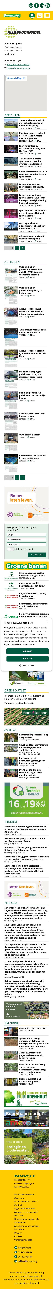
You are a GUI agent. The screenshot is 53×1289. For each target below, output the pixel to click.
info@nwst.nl (24, 1247)
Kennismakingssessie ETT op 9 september (33, 736)
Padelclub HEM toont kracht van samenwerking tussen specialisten (33, 174)
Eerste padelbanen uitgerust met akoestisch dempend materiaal (32, 226)
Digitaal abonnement (24, 1208)
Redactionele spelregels (26, 1218)
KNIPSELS (11, 903)
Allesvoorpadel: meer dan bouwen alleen (31, 415)
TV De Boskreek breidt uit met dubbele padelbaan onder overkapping (32, 123)
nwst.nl (35, 1282)
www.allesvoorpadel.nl (19, 68)
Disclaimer (19, 1229)
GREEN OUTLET (15, 690)
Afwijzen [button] (27, 658)
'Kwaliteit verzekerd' (29, 434)
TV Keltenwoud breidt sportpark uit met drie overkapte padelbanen (30, 161)
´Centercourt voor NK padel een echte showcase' (32, 331)
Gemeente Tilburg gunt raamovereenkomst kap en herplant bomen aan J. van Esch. (26, 858)
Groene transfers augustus (33, 1028)
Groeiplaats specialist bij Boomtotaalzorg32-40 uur (32, 574)
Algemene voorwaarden (26, 1225)
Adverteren (20, 1222)
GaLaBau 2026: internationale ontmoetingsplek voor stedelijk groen (33, 747)
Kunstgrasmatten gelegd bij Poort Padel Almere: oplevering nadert (32, 136)
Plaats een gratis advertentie (19, 703)
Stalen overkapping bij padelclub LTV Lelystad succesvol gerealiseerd (30, 374)
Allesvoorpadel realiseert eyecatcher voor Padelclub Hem (32, 353)
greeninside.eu (21, 1282)
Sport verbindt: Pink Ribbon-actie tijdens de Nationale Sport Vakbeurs (33, 213)
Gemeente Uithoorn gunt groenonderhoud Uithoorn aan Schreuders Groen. (25, 848)
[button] (26, 665)
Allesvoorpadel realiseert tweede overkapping (31, 237)
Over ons (19, 1198)
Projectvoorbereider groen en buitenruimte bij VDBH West (34, 615)
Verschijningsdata (23, 1239)
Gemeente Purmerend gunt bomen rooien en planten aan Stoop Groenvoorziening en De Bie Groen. (25, 829)
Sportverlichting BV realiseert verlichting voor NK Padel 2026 (32, 148)
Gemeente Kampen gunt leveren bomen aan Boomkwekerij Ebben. (24, 839)
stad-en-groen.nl (18, 1275)
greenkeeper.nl (34, 1272)
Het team (19, 1215)
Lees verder (28, 644)
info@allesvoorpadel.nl (18, 64)
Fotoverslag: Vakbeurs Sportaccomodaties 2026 (31, 185)
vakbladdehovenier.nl (14, 1279)
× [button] (47, 621)
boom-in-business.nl (37, 1279)
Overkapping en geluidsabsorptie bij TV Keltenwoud (30, 290)
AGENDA (10, 730)
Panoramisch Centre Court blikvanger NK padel (32, 457)
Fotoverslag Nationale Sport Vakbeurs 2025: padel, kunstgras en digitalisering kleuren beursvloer (33, 199)
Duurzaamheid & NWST (26, 1201)
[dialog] (26, 644)
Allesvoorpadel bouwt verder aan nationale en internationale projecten (31, 311)
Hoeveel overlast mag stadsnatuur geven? (30, 1080)
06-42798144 (25, 1256)
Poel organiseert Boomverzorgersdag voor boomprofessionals (32, 761)
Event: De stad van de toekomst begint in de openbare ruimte (30, 772)
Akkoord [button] (28, 651)
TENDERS (10, 821)
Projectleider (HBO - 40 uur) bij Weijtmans (32, 595)
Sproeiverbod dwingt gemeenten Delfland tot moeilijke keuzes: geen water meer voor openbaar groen (34, 1042)
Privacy (18, 1232)
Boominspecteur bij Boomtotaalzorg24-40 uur (32, 584)
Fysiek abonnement (24, 1194)
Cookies (18, 1236)
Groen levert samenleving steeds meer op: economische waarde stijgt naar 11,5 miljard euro (33, 1068)
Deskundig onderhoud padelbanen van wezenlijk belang (32, 395)
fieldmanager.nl (16, 1272)
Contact (18, 1204)
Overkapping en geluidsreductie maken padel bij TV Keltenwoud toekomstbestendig (31, 270)
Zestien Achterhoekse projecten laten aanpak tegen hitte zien (31, 1055)
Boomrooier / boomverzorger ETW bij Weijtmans (33, 605)
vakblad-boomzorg (27, 1261)
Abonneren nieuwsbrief (26, 1211)
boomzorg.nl (35, 1275)
